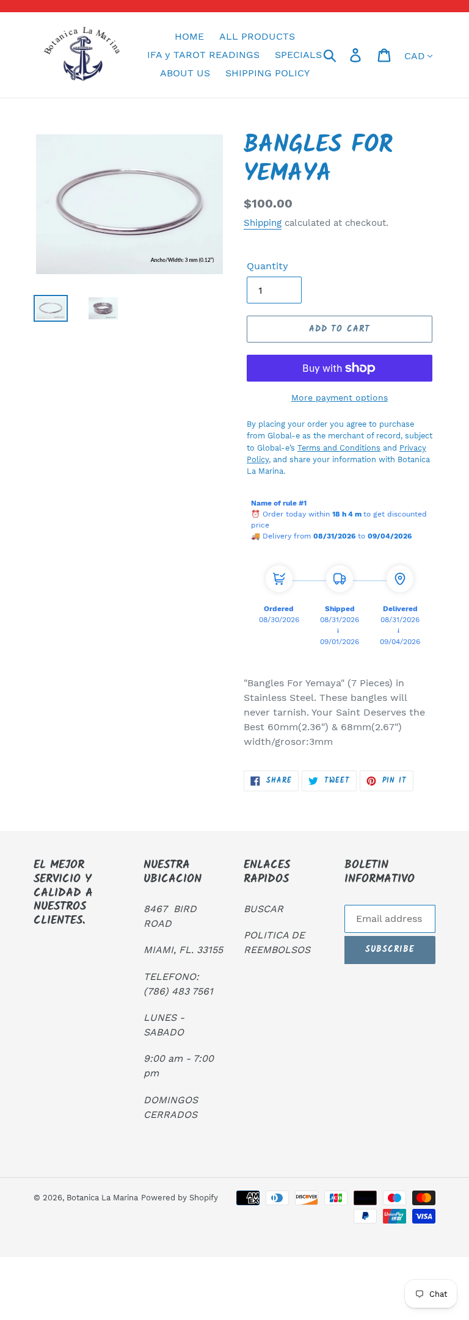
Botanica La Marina (102, 1197)
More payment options (339, 397)
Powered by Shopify (179, 1197)
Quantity (267, 266)
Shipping (263, 222)
